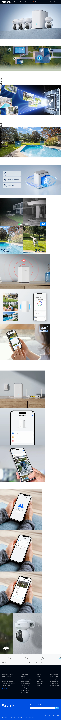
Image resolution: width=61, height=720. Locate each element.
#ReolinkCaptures (41, 679)
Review (38, 678)
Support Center (24, 674)
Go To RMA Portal (25, 685)
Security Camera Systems (8, 683)
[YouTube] (49, 715)
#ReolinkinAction (54, 681)
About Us (39, 674)
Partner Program (54, 676)
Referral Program (54, 678)
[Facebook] (41, 715)
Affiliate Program (54, 674)
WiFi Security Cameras (7, 681)
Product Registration (25, 690)
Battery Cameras (6, 676)
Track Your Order (25, 688)
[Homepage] (8, 705)
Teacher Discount (54, 685)
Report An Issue (24, 692)
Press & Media (40, 681)
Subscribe (57, 708)
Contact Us (39, 683)
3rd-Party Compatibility (26, 679)
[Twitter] (45, 715)
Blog (22, 678)
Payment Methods (25, 681)
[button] (16, 2)
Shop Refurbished (6, 687)
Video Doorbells (6, 685)
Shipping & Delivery (25, 687)
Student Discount (54, 683)
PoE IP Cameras (6, 679)
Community (23, 676)
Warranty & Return (25, 683)
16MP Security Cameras (7, 674)
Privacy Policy (4, 717)
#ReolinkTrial (53, 679)
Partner (37, 1)
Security (39, 676)
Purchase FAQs (24, 694)
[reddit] (58, 715)
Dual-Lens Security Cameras (9, 678)
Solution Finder (5, 688)
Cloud (21, 1)
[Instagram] (53, 715)
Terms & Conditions (12, 717)
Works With (39, 685)
